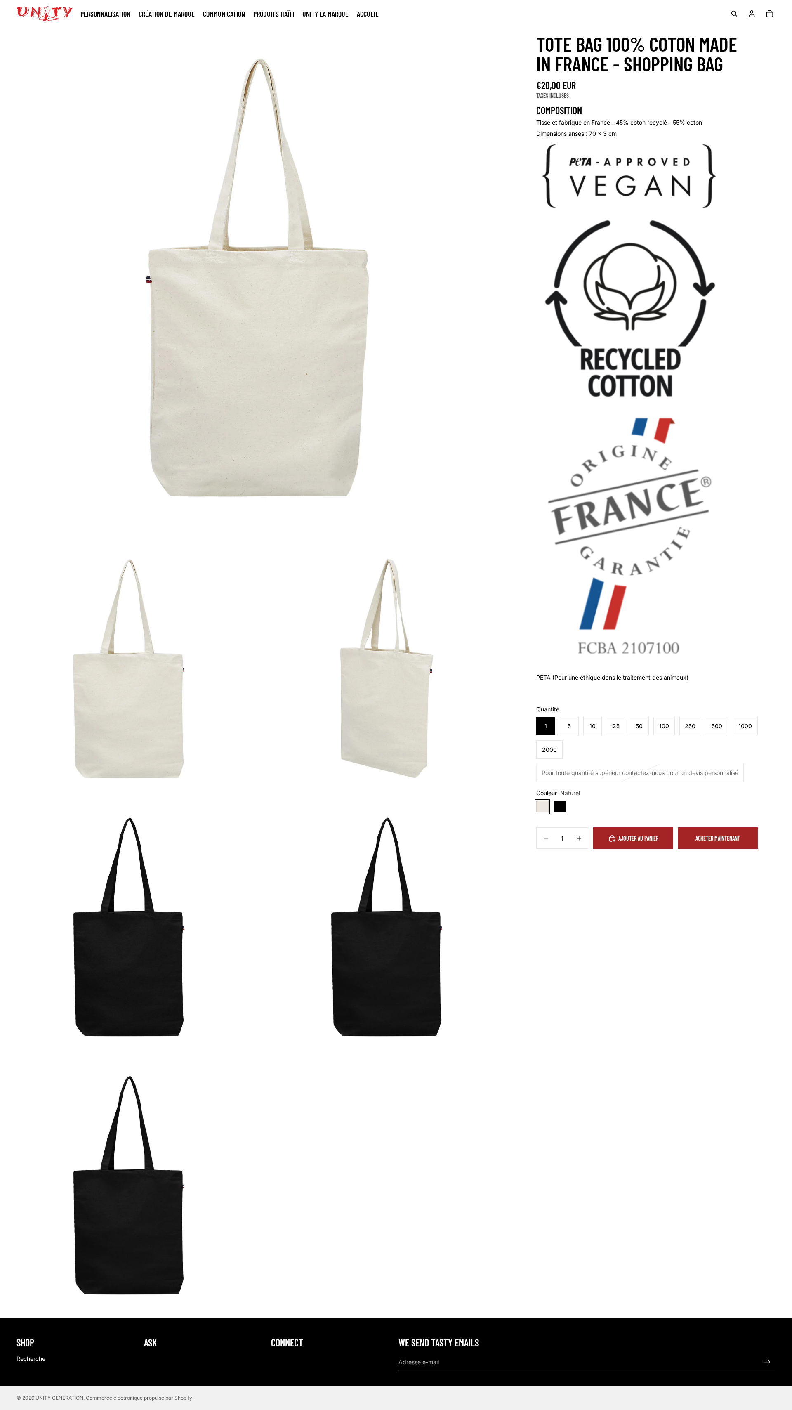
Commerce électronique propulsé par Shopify (139, 1398)
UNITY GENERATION (59, 1398)
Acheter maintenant (717, 838)
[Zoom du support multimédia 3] (387, 672)
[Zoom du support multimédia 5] (387, 931)
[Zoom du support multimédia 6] (129, 1189)
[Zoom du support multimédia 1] (258, 285)
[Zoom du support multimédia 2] (129, 672)
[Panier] (770, 14)
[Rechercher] (734, 14)
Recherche (30, 1358)
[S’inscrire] (767, 1362)
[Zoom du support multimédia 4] (129, 931)
